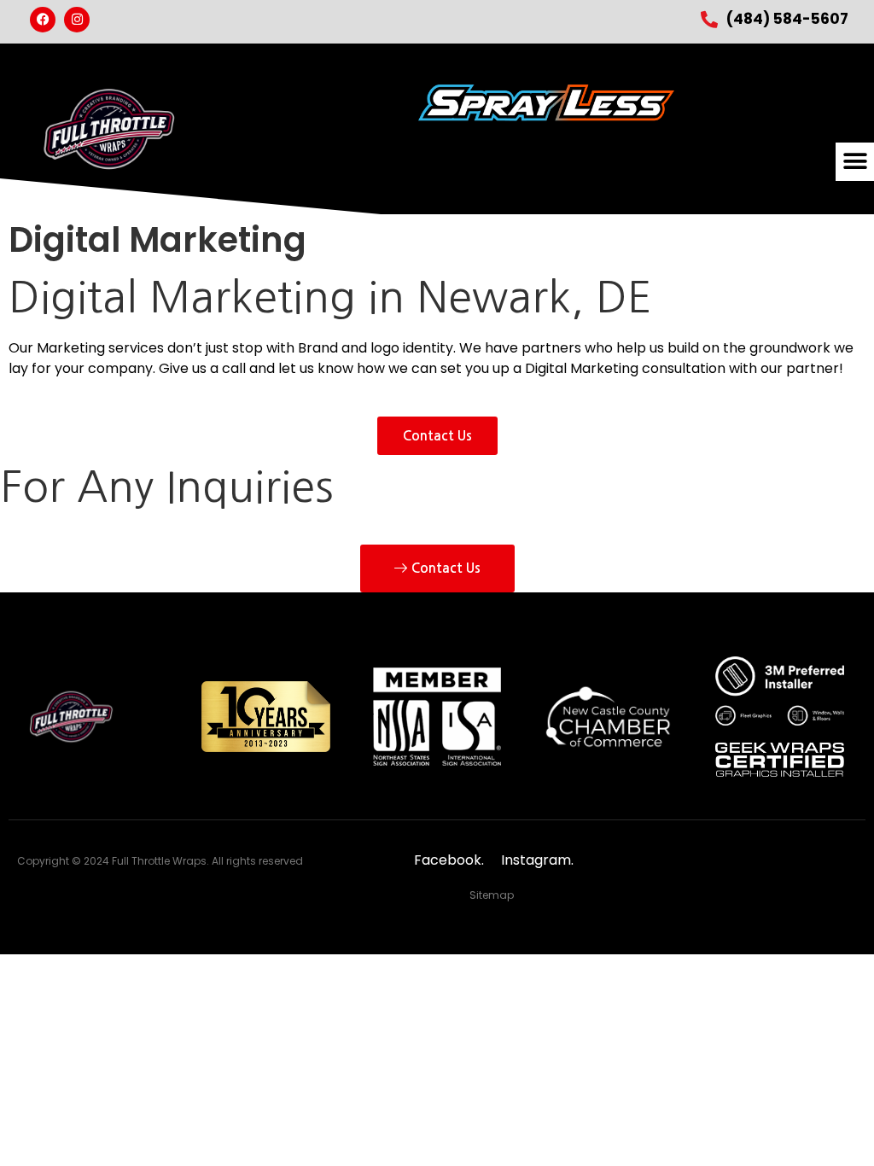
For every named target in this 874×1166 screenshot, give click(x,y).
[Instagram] (77, 19)
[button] (855, 162)
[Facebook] (42, 19)
